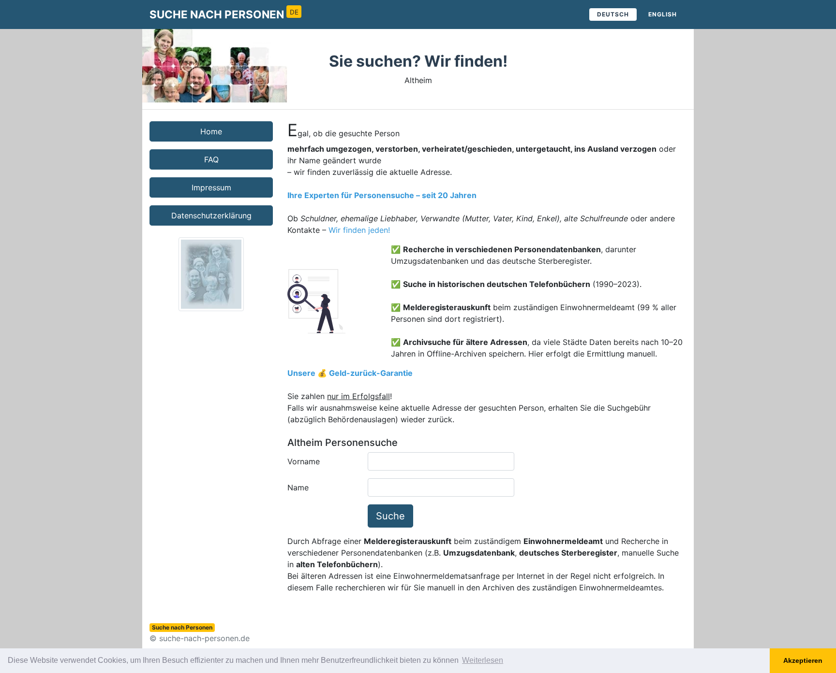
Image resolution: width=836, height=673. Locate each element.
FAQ (211, 159)
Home (211, 131)
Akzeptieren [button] (802, 660)
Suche (390, 516)
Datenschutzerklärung (211, 215)
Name (298, 487)
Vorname (303, 461)
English (662, 14)
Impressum (211, 187)
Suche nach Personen (224, 14)
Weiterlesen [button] (482, 660)
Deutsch (613, 14)
